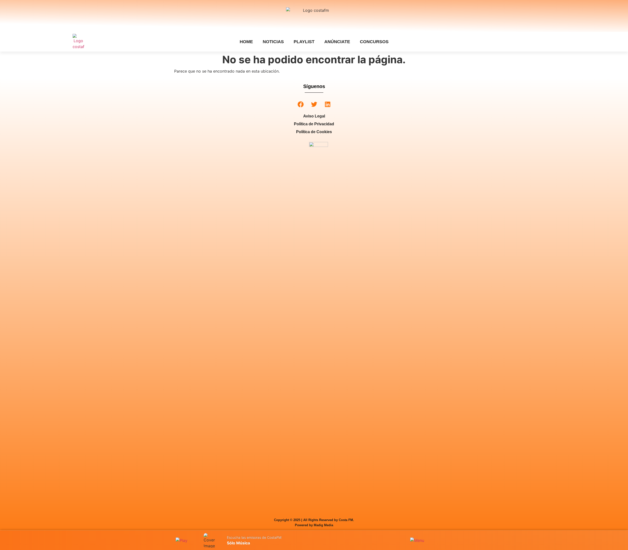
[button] (300, 104)
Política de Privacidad (314, 124)
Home (246, 41)
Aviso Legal (314, 116)
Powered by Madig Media (314, 525)
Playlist (304, 41)
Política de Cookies (314, 132)
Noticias (273, 41)
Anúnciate (337, 41)
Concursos (374, 41)
